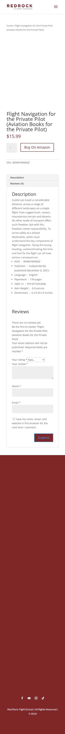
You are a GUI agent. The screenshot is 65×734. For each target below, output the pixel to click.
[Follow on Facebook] (22, 698)
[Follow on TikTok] (43, 698)
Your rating (19, 359)
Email (16, 402)
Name (16, 386)
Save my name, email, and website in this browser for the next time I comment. (30, 423)
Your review (20, 364)
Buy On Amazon (37, 147)
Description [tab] (17, 177)
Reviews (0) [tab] (17, 183)
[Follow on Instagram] (36, 698)
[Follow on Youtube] (29, 698)
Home (10, 25)
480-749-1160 (18, 514)
